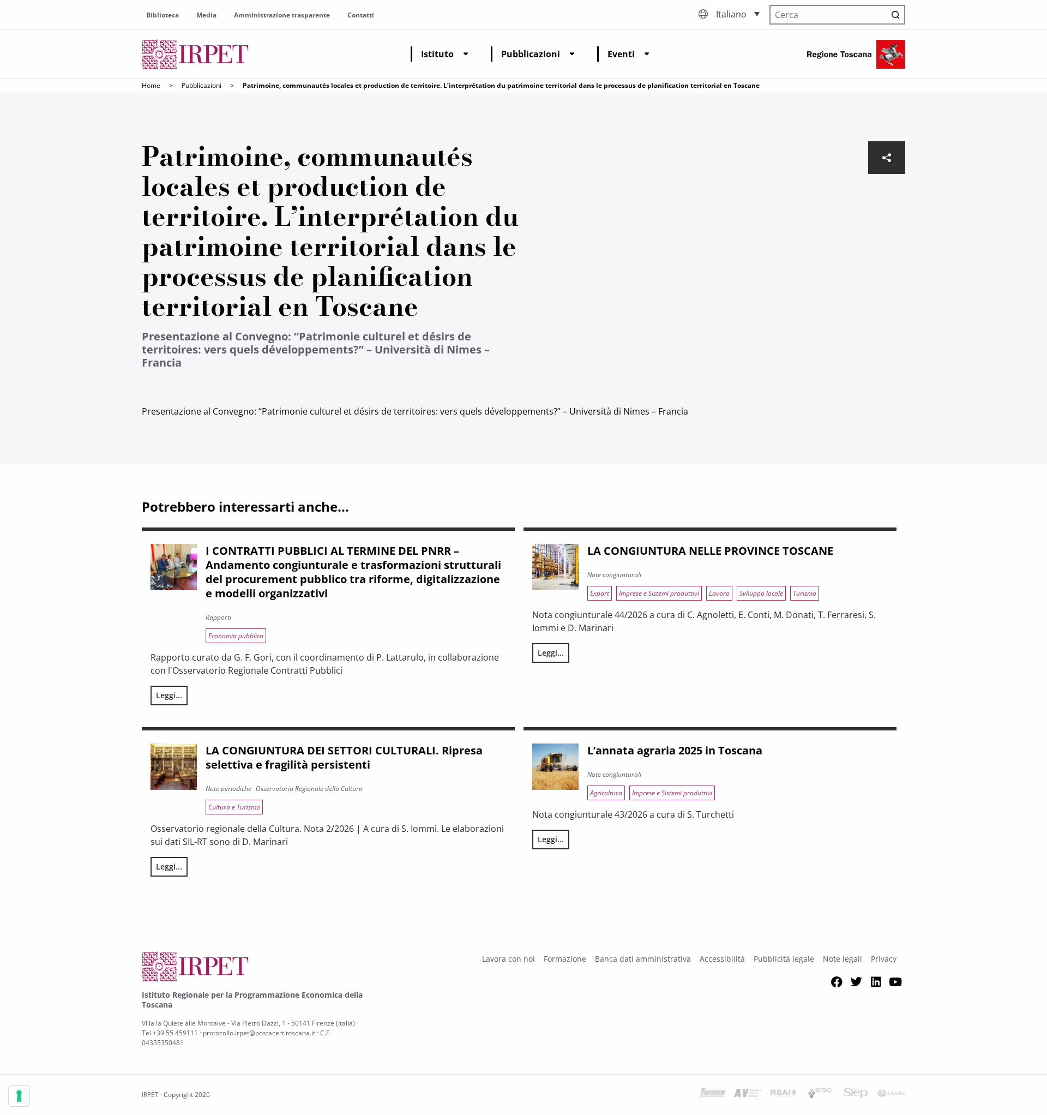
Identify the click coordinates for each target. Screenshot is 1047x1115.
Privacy (883, 959)
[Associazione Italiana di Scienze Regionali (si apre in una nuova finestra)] (891, 1095)
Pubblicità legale (784, 959)
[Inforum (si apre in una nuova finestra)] (711, 1095)
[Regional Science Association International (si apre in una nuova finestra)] (783, 1095)
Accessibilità (722, 959)
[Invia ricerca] (895, 14)
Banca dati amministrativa (643, 959)
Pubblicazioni (530, 54)
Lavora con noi (508, 959)
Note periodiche (228, 788)
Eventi (621, 54)
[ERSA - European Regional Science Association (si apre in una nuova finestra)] (819, 1095)
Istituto (437, 54)
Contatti (360, 15)
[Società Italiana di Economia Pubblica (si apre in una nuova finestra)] (855, 1095)
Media (206, 15)
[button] (738, 13)
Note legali (842, 959)
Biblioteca (162, 15)
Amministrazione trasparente (282, 15)
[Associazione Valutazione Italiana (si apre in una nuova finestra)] (747, 1095)
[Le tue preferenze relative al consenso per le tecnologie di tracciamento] (19, 1096)
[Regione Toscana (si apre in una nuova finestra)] (856, 54)
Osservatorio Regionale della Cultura (309, 788)
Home (151, 85)
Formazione (565, 959)
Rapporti (218, 617)
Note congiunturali (614, 574)
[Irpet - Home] (195, 54)
